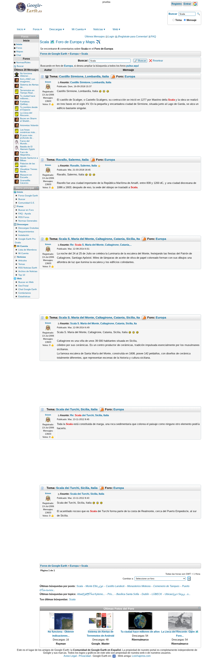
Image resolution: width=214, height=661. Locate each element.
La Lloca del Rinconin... (26, 114)
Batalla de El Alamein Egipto (27, 147)
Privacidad (85, 656)
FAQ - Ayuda (24, 213)
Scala (79, 586)
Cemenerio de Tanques (166, 586)
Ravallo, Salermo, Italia (72, 159)
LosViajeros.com (141, 656)
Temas (21, 264)
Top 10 (21, 275)
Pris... (110, 594)
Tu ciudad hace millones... (27, 97)
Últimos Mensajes (95, 36)
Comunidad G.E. (26, 203)
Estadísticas (24, 296)
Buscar (173, 14)
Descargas (55, 29)
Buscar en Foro (26, 210)
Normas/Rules (23, 62)
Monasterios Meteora (139, 586)
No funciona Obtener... (26, 74)
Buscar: (83, 60)
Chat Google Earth (27, 289)
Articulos (22, 260)
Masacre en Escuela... (26, 176)
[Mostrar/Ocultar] (37, 36)
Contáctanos (24, 293)
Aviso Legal (70, 656)
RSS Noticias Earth (27, 267)
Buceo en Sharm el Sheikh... (28, 119)
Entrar (187, 4)
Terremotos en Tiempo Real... (27, 91)
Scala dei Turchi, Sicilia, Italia (77, 409)
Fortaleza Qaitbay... (24, 102)
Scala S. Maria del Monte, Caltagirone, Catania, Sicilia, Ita (99, 238)
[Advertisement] (120, 134)
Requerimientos (26, 231)
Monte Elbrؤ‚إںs (94, 586)
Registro (177, 4)
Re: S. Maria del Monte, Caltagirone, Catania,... (101, 244)
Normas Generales (27, 220)
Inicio (20, 29)
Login (111, 36)
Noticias (98, 29)
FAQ (153, 36)
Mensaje (191, 20)
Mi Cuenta (78, 29)
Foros (36, 29)
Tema (178, 20)
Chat (18, 55)
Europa (130, 76)
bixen (48, 82)
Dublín (145, 594)
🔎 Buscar (140, 60)
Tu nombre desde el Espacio (29, 108)
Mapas (19, 51)
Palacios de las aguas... (27, 164)
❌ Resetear (156, 60)
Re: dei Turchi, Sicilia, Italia (89, 415)
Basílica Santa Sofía (127, 594)
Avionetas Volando (29, 125)
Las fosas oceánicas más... (28, 130)
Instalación (23, 235)
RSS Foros (23, 217)
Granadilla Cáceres (25, 181)
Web (115, 29)
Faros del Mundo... (24, 142)
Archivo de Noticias (27, 271)
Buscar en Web (26, 282)
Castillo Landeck (115, 586)
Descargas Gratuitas (28, 228)
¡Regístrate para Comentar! (132, 36)
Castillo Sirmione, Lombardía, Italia (84, 76)
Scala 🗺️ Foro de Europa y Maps (67, 42)
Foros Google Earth (28, 195)
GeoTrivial (23, 285)
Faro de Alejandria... (26, 153)
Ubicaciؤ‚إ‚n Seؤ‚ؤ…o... (177, 594)
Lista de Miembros (27, 249)
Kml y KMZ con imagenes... (27, 80)
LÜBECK (157, 594)
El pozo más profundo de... (27, 136)
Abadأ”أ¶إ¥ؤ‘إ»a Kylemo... (91, 594)
